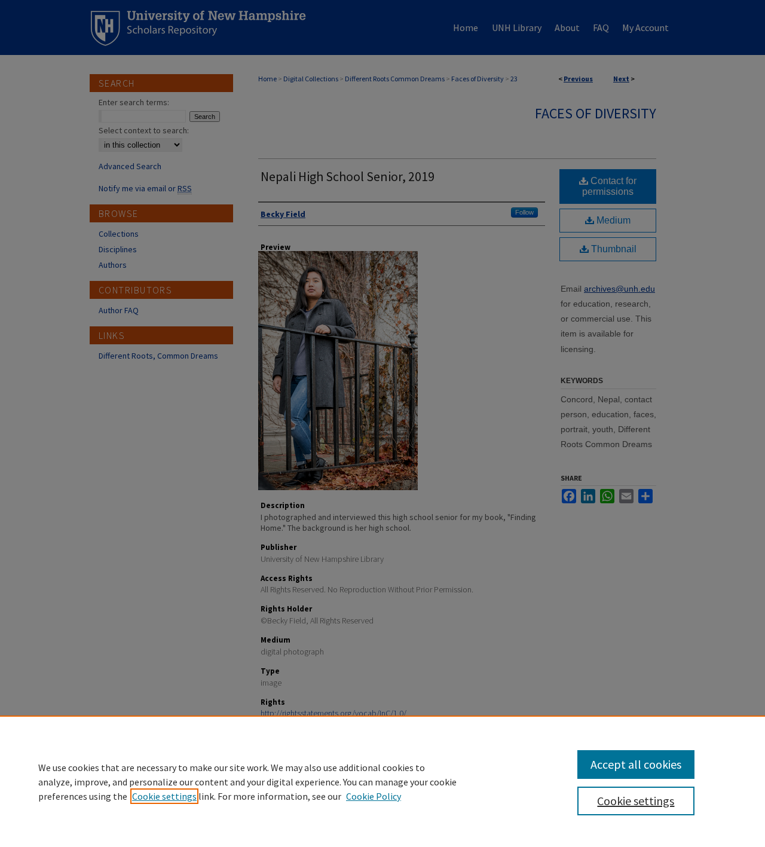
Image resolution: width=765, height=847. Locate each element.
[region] (382, 781)
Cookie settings (164, 796)
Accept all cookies (635, 764)
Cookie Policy (373, 796)
